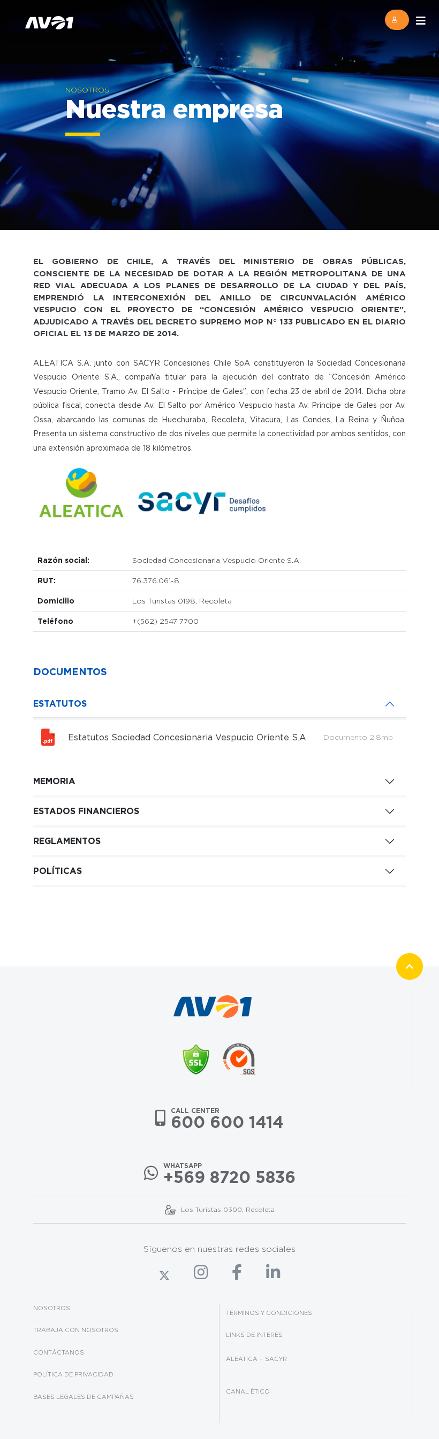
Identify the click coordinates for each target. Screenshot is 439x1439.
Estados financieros (86, 811)
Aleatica (242, 1359)
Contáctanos (58, 1352)
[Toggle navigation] (421, 21)
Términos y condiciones (269, 1313)
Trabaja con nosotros (75, 1330)
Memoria (54, 781)
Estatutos (60, 703)
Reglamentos (67, 841)
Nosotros (51, 1308)
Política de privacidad (73, 1374)
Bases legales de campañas (83, 1397)
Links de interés (254, 1335)
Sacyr (276, 1359)
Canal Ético (248, 1391)
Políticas (57, 871)
